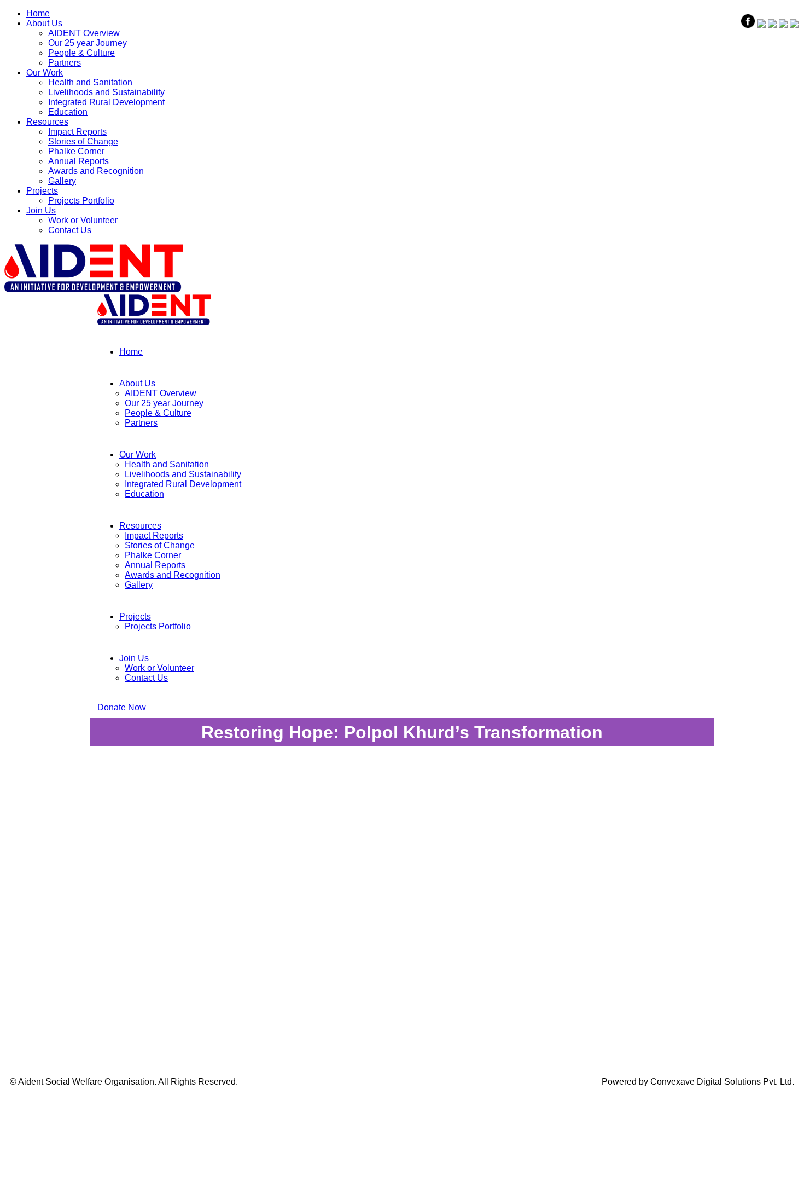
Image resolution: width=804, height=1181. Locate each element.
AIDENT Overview (84, 33)
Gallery (62, 181)
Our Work (44, 72)
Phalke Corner (76, 151)
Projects (42, 190)
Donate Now (121, 707)
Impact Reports (77, 131)
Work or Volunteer (83, 220)
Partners (64, 62)
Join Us (41, 210)
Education (68, 112)
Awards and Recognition (96, 171)
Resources (47, 121)
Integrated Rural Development (106, 102)
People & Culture (81, 52)
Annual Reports (78, 161)
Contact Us (69, 230)
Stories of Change (83, 141)
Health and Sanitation (90, 82)
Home (38, 13)
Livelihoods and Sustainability (106, 92)
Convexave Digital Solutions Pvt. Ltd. (722, 1081)
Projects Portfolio (81, 200)
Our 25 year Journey (87, 43)
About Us (44, 23)
